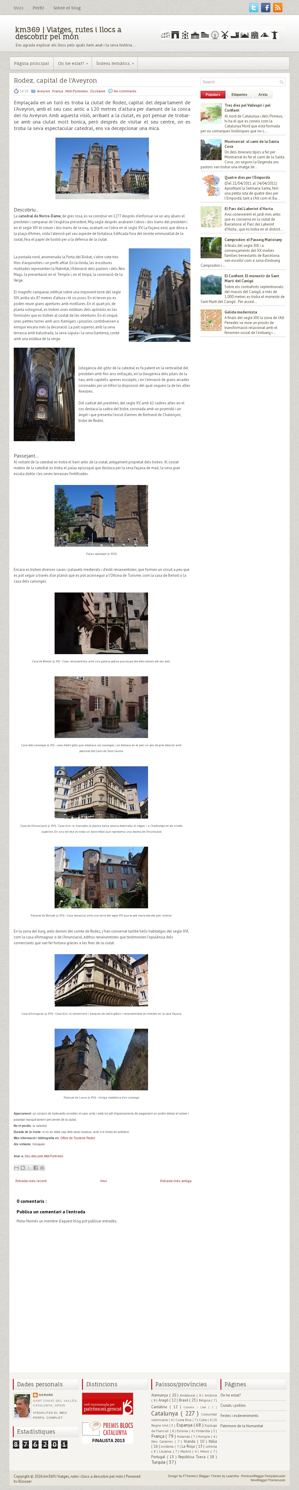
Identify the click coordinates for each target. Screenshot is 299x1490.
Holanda (184, 1436)
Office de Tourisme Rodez (77, 1138)
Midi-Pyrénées (77, 91)
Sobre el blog (67, 7)
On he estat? (73, 63)
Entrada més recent (31, 1181)
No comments (125, 91)
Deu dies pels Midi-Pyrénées (44, 1156)
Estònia (183, 1431)
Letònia (211, 1446)
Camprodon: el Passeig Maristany (253, 239)
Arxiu (262, 95)
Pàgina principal (31, 63)
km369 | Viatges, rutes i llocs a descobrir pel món (68, 33)
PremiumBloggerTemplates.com (263, 1476)
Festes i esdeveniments (239, 1415)
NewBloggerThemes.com (268, 1480)
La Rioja (189, 1446)
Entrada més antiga (176, 1181)
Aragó (164, 1400)
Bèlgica (205, 1400)
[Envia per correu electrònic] (16, 1168)
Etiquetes (239, 95)
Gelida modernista (241, 312)
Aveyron (44, 91)
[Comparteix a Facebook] (36, 1168)
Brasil (184, 1400)
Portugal (159, 1456)
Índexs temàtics (115, 63)
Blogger (25, 1481)
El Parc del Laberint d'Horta (249, 208)
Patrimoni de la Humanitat (241, 1425)
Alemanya (160, 1395)
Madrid (186, 1451)
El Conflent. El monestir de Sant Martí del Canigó (252, 278)
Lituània (166, 1451)
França (58, 91)
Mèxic (205, 1451)
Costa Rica (183, 1420)
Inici (18, 7)
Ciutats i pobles (233, 1405)
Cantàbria (160, 1406)
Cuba (203, 1420)
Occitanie (98, 91)
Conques (38, 1144)
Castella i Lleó (196, 1407)
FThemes (190, 1476)
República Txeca (192, 1456)
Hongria (204, 1436)
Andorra (211, 1395)
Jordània (168, 1446)
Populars (213, 95)
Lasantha (232, 1476)
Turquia (158, 1462)
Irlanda (190, 1441)
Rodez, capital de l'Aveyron (55, 80)
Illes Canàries (163, 1441)
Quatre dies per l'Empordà (247, 177)
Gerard (46, 1395)
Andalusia (188, 1395)
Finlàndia (203, 1431)
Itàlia (213, 1441)
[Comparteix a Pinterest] (42, 1168)
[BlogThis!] (23, 1168)
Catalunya (166, 1413)
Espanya (185, 1425)
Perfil (38, 7)
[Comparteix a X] (29, 1168)
